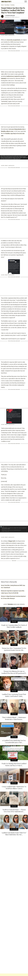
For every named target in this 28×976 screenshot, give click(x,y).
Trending (12, 4)
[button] (26, 1)
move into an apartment (13, 40)
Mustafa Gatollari (10, 15)
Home (2, 4)
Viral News (7, 4)
